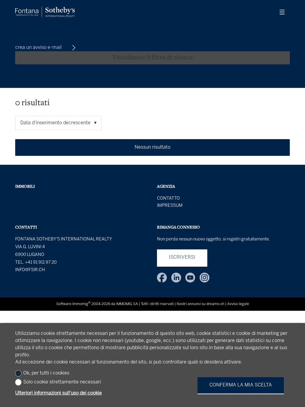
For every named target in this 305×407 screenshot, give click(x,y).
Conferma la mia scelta (240, 385)
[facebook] (162, 277)
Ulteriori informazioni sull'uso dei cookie (58, 393)
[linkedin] (176, 277)
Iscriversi (182, 257)
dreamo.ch (215, 304)
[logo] (45, 12)
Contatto (168, 198)
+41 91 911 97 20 (41, 262)
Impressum (170, 206)
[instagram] (204, 277)
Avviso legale (238, 304)
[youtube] (190, 277)
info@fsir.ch (30, 270)
